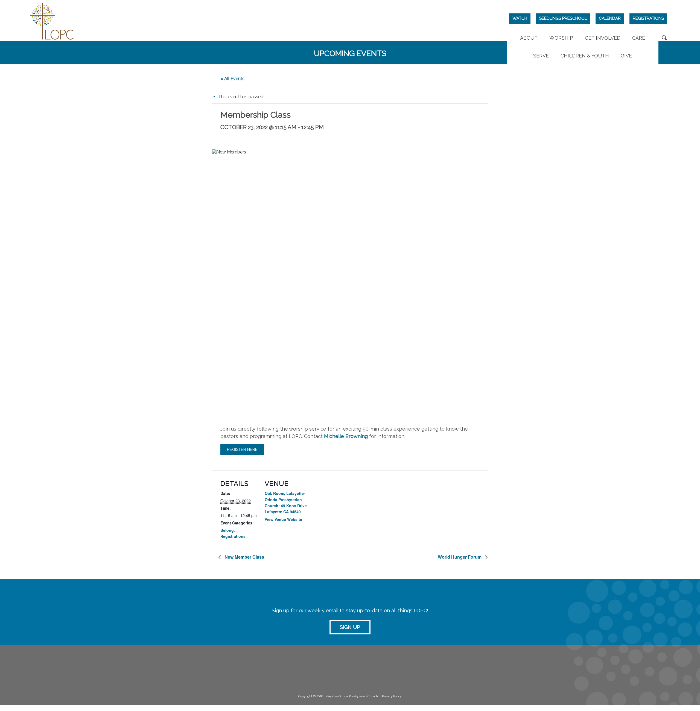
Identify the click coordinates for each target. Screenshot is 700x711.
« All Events (232, 78)
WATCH (519, 18)
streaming (317, 666)
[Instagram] (565, 668)
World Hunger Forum (460, 557)
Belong (227, 530)
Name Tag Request (437, 672)
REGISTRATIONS (648, 18)
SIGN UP (350, 627)
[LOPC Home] (51, 20)
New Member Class (243, 557)
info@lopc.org (114, 687)
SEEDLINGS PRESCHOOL (563, 18)
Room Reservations (437, 666)
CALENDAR (610, 18)
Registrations (233, 536)
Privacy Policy (392, 696)
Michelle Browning (346, 436)
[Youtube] (589, 668)
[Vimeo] (577, 668)
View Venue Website (283, 519)
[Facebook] (553, 668)
